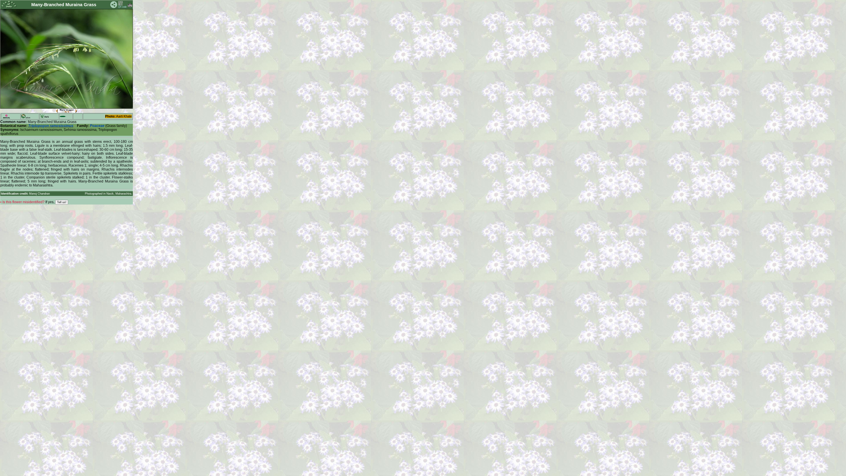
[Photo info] (130, 5)
